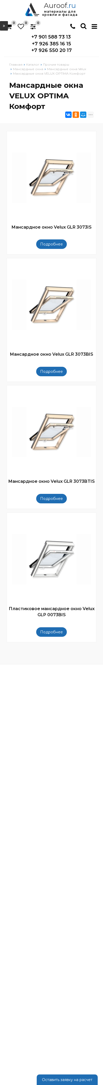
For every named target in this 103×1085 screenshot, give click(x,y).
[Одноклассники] (76, 115)
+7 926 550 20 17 (51, 50)
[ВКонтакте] (68, 115)
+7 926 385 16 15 (51, 44)
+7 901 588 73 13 (51, 37)
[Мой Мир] (83, 115)
